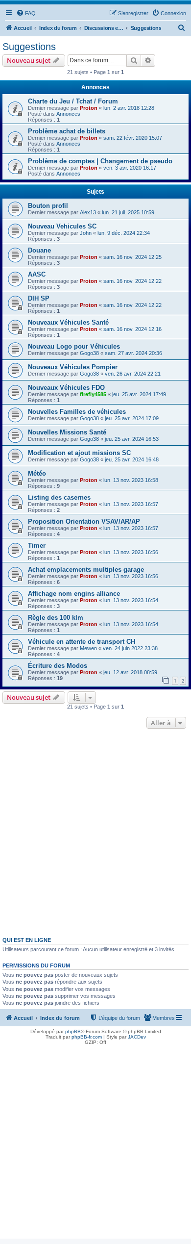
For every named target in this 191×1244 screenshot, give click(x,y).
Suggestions (29, 46)
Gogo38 (89, 353)
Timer (37, 545)
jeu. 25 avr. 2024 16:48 (132, 459)
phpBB (73, 1031)
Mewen (88, 648)
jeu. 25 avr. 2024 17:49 (139, 394)
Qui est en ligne (26, 940)
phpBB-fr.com (87, 1037)
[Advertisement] (95, 831)
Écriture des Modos (57, 665)
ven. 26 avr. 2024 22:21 (133, 374)
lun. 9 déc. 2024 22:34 (123, 233)
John (86, 233)
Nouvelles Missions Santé (67, 432)
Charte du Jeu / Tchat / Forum (73, 101)
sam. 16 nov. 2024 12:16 (132, 329)
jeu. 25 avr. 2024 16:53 (132, 439)
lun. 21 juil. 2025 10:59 (128, 212)
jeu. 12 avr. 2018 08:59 (130, 672)
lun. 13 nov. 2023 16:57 (130, 504)
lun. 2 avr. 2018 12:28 (128, 108)
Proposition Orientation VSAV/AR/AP (84, 521)
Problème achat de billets (66, 131)
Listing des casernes (59, 497)
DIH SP (38, 298)
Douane (39, 250)
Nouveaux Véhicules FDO (66, 387)
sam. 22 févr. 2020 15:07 (132, 138)
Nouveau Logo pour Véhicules (74, 346)
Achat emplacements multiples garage (86, 569)
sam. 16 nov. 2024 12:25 (132, 257)
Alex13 (88, 212)
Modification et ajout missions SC (79, 453)
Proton (88, 108)
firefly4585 (93, 394)
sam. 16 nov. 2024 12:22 (132, 281)
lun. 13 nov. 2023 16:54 (130, 600)
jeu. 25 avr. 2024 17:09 (132, 418)
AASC (37, 274)
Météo (37, 473)
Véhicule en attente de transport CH (81, 641)
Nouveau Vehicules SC (62, 226)
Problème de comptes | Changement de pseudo (100, 161)
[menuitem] (26, 13)
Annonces (68, 114)
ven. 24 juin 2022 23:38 (130, 648)
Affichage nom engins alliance (74, 593)
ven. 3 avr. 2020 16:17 (129, 168)
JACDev (137, 1037)
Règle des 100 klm (55, 617)
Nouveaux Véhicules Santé (68, 322)
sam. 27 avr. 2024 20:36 (133, 353)
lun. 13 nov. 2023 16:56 (130, 552)
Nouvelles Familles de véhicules (77, 411)
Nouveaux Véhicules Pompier (73, 367)
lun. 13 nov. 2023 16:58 (130, 480)
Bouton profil (48, 205)
